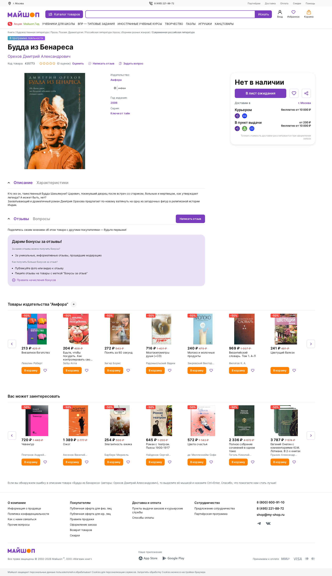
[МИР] (285, 559)
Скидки (297, 3)
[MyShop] (21, 552)
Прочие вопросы (19, 524)
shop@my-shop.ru (271, 515)
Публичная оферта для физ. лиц (91, 508)
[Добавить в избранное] (294, 93)
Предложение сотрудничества (214, 508)
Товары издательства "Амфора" (38, 304)
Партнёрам (254, 3)
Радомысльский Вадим (160, 363)
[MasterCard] (307, 558)
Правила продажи (82, 519)
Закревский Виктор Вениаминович (200, 363)
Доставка (270, 3)
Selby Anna (70, 363)
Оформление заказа (83, 524)
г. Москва (304, 102)
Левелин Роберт (32, 363)
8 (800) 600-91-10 (271, 502)
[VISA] (297, 558)
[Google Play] (173, 558)
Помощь (310, 3)
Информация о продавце (24, 508)
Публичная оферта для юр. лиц (90, 513)
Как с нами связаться (22, 519)
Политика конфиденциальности (28, 513)
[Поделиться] (306, 93)
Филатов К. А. (237, 363)
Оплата (284, 3)
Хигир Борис (113, 363)
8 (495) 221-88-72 (164, 3)
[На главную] (23, 14)
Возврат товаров (81, 530)
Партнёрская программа (210, 513)
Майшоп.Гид (31, 23)
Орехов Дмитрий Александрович (39, 56)
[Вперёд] (311, 344)
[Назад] (12, 344)
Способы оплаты (143, 517)
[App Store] (148, 558)
